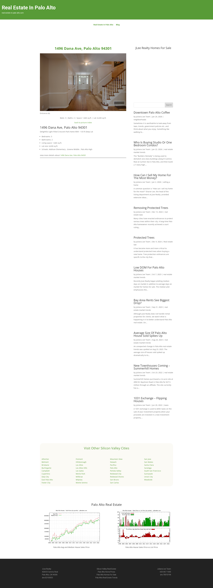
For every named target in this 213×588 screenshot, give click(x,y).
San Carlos (114, 482)
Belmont (45, 462)
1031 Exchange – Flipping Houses (150, 399)
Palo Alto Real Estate (106, 504)
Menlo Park (80, 474)
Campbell (46, 471)
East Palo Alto (47, 479)
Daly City (45, 477)
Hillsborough (81, 462)
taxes (166, 405)
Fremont (79, 459)
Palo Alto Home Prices (106, 572)
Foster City (46, 482)
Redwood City (115, 474)
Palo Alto (113, 468)
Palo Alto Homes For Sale (106, 575)
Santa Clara (149, 465)
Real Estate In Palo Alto (103, 25)
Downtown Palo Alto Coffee (152, 112)
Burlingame (46, 468)
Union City (148, 477)
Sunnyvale (148, 474)
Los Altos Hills (81, 468)
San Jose (147, 459)
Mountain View (116, 459)
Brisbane (45, 465)
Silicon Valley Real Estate (106, 569)
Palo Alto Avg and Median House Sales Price (71, 547)
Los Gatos (80, 471)
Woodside (148, 479)
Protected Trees (144, 237)
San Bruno (114, 479)
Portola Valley (115, 471)
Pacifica (113, 465)
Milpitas (79, 479)
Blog (118, 25)
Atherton (45, 459)
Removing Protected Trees (151, 208)
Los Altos (79, 465)
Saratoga (147, 468)
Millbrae (79, 477)
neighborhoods (140, 119)
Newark (113, 462)
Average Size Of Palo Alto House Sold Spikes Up (150, 334)
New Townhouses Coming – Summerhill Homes (152, 367)
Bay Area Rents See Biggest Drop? (151, 301)
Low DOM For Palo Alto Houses (149, 268)
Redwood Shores (117, 477)
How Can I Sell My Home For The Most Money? (152, 176)
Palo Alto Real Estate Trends (106, 578)
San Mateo (148, 462)
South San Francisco (152, 471)
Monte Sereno (81, 482)
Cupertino (46, 474)
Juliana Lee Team (143, 116)
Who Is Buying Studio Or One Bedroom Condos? (153, 143)
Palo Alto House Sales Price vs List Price (141, 547)
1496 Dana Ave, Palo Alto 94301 (73, 155)
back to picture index (83, 122)
